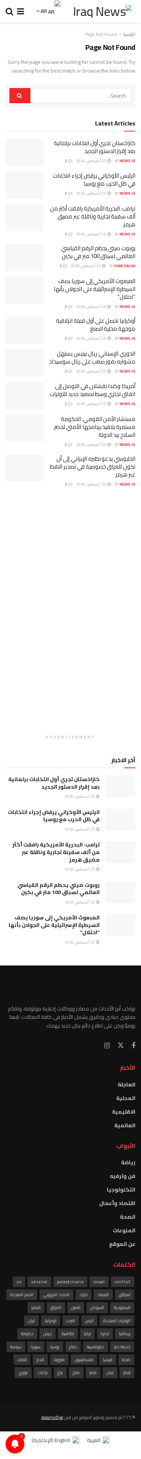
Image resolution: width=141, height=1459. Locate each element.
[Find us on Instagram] (107, 1045)
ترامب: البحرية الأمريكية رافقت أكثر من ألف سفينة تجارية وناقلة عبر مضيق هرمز (92, 216)
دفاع (73, 1347)
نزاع (60, 1372)
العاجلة (126, 1084)
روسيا (54, 1347)
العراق (55, 1307)
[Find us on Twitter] (120, 1045)
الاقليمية (123, 1112)
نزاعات (43, 1372)
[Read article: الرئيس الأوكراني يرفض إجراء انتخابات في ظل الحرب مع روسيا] (24, 185)
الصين (75, 1307)
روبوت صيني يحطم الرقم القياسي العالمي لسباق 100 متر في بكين (98, 252)
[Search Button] (9, 11)
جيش (47, 1333)
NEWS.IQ (127, 160)
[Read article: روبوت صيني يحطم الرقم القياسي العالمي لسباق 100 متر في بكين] (24, 257)
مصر (93, 1372)
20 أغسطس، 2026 (91, 444)
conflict (122, 1282)
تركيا (87, 1333)
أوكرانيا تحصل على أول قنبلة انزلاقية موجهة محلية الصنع (95, 324)
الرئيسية (129, 34)
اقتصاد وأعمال (117, 1203)
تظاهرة (68, 1333)
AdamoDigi (52, 1417)
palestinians (70, 1282)
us (19, 1282)
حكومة (27, 1333)
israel (99, 1282)
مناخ (76, 1372)
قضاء (22, 1359)
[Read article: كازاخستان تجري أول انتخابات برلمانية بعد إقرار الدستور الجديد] (24, 152)
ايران (31, 1320)
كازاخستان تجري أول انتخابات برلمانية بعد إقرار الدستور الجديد (94, 147)
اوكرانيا (50, 1320)
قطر (126, 1372)
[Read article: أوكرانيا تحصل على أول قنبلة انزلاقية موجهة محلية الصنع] (24, 330)
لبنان (110, 1372)
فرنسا (107, 1359)
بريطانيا (124, 1333)
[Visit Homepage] (102, 11)
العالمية (124, 1125)
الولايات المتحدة (116, 1320)
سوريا (36, 1347)
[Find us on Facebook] (133, 1045)
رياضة (128, 1162)
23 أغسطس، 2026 (91, 160)
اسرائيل (124, 1294)
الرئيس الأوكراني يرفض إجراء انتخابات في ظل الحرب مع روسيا (94, 179)
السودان (97, 1307)
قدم (40, 1359)
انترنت (70, 1320)
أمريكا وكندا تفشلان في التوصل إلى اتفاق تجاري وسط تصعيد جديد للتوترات (92, 390)
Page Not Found (101, 34)
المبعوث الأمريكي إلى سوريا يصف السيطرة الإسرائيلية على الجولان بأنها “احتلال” (94, 288)
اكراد (83, 1294)
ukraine (39, 1282)
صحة (126, 1359)
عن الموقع (122, 1244)
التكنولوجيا (121, 1189)
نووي (23, 1372)
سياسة (15, 1347)
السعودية (122, 1307)
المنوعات (124, 1230)
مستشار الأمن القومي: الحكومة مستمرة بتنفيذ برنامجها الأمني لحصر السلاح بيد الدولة (94, 426)
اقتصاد (103, 1294)
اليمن (89, 1320)
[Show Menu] (20, 11)
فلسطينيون (83, 1359)
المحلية (125, 1098)
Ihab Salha (124, 265)
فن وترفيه (122, 1176)
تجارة (105, 1333)
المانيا (36, 1307)
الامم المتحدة (21, 1294)
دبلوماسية (95, 1347)
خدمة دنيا (122, 1347)
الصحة (127, 1217)
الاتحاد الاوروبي (56, 1294)
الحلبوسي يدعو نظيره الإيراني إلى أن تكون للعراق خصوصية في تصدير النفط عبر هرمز (92, 466)
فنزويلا (59, 1359)
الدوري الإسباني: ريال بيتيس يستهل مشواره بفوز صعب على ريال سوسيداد (92, 357)
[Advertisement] (70, 615)
